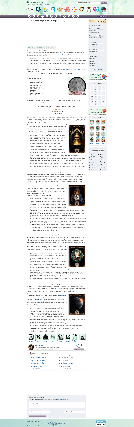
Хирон (92, 169)
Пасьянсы (67, 13)
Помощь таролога (102, 16)
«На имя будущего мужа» (37, 366)
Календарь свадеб (94, 32)
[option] (30, 11)
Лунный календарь (103, 13)
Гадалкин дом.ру (33, 421)
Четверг (92, 61)
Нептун (92, 166)
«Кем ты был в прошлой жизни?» (69, 365)
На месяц (46, 47)
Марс (92, 159)
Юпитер (92, 161)
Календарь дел (94, 34)
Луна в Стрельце (103, 137)
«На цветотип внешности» (67, 363)
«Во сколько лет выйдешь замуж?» (39, 359)
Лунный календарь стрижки (38, 341)
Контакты (51, 421)
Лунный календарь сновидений (68, 341)
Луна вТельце (97, 124)
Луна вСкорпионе (97, 137)
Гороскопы (38, 13)
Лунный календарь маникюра (46, 341)
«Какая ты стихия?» (65, 366)
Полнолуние (94, 48)
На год (53, 47)
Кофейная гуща (89, 13)
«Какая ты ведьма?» (65, 355)
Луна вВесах (92, 137)
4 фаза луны (93, 51)
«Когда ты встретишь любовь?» (38, 357)
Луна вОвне (92, 124)
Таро (60, 13)
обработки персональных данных (63, 399)
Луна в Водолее (97, 143)
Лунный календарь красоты (53, 341)
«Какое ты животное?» (66, 368)
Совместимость (96, 13)
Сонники (45, 13)
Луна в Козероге (92, 143)
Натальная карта (82, 13)
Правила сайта (52, 422)
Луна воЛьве (97, 131)
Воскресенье (93, 67)
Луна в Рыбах (103, 143)
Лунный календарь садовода (75, 341)
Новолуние (93, 42)
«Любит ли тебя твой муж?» (38, 362)
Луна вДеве (103, 131)
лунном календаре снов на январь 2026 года (73, 54)
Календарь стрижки (95, 27)
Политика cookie (53, 424)
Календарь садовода (95, 35)
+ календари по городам (97, 69)
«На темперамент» (35, 368)
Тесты (53, 13)
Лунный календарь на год (82, 341)
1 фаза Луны (93, 44)
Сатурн (92, 162)
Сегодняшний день (95, 25)
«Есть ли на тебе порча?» (67, 357)
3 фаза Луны (93, 49)
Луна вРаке (92, 131)
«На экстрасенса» (65, 359)
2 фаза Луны (93, 46)
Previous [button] (26, 9)
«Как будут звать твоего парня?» (39, 355)
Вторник (92, 58)
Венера (92, 158)
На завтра (39, 47)
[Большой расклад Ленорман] (97, 111)
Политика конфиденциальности (57, 423)
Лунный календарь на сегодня (31, 341)
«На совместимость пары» (37, 363)
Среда (91, 60)
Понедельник (93, 56)
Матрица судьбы (74, 13)
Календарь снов (94, 30)
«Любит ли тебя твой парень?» (38, 360)
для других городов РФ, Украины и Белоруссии (72, 69)
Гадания (30, 13)
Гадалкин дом (35, 2)
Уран (92, 164)
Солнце (92, 153)
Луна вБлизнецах (103, 124)
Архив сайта (52, 426)
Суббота (92, 65)
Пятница (92, 63)
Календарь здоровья (95, 37)
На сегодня (31, 47)
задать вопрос (78, 349)
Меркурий (93, 156)
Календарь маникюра (95, 28)
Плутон (92, 167)
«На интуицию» (64, 360)
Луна (92, 154)
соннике (45, 55)
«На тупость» (64, 362)
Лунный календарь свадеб (60, 341)
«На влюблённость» (36, 365)
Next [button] (108, 9)
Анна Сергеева (39, 345)
